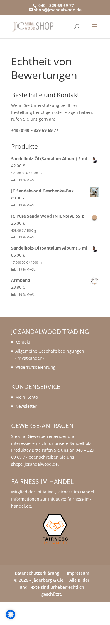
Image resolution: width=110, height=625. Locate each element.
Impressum (78, 573)
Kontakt (22, 342)
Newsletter (26, 406)
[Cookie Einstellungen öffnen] (10, 617)
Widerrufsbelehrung (35, 367)
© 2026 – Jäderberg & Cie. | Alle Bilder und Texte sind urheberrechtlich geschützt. (51, 587)
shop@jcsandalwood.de (34, 464)
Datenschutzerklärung (37, 573)
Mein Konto (26, 397)
